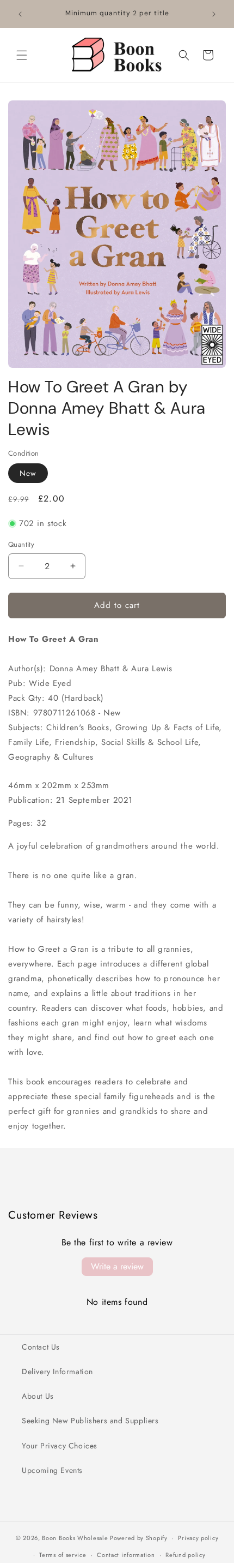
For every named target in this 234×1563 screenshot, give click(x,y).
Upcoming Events (52, 1470)
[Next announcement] (214, 14)
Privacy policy (198, 1538)
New (28, 473)
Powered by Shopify (139, 1538)
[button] (22, 55)
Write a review (117, 1266)
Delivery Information (57, 1371)
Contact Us (41, 1346)
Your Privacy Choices (59, 1445)
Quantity (21, 544)
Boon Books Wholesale (75, 1538)
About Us (38, 1396)
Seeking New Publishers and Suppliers (90, 1420)
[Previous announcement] (20, 14)
